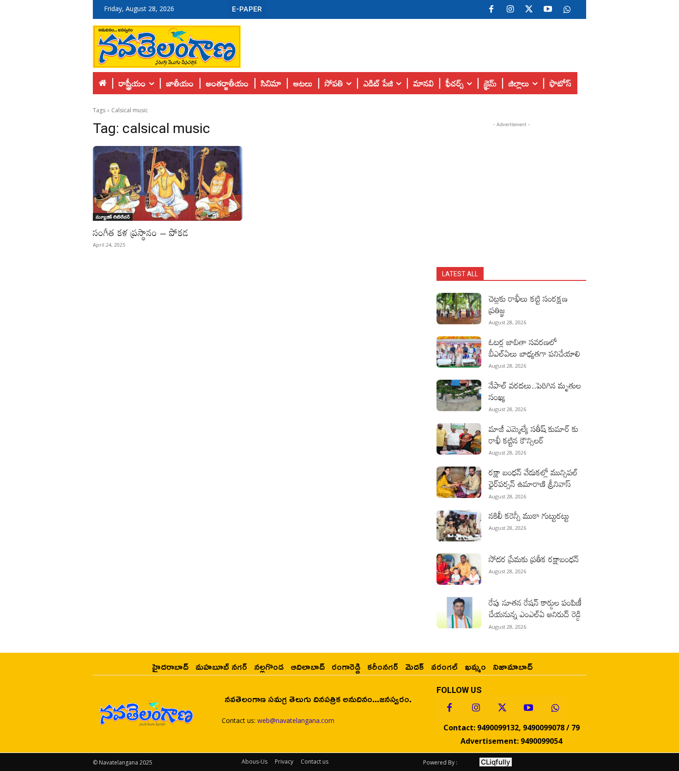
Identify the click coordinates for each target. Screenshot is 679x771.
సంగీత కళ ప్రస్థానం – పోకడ (140, 232)
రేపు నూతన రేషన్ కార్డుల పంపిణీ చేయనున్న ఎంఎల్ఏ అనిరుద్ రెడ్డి (536, 608)
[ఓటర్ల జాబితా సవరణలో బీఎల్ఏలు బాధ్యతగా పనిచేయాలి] (458, 352)
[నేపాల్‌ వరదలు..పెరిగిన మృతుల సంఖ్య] (458, 395)
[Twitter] (529, 9)
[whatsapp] (566, 9)
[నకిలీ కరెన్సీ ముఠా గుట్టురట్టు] (458, 525)
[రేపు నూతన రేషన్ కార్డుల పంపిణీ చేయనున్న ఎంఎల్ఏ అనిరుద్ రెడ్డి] (458, 612)
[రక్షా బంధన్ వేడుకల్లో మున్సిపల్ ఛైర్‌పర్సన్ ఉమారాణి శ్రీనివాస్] (458, 482)
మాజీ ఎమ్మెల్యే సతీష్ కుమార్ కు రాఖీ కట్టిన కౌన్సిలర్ (533, 434)
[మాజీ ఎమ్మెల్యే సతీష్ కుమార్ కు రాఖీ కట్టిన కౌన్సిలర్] (458, 439)
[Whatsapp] (555, 708)
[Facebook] (491, 9)
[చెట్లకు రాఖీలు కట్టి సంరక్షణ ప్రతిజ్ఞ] (458, 308)
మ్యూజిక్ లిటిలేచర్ (113, 216)
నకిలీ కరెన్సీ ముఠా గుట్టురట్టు (529, 515)
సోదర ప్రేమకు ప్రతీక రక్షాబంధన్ (534, 559)
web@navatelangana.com (295, 720)
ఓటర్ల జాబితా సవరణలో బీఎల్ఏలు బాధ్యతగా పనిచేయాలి (534, 348)
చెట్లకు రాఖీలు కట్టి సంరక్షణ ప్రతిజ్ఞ (528, 304)
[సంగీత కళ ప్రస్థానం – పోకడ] (167, 183)
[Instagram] (510, 9)
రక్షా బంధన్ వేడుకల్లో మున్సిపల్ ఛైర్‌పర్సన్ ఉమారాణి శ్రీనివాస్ (533, 478)
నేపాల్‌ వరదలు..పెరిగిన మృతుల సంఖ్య (535, 391)
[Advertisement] (413, 44)
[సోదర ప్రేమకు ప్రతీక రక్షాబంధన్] (458, 569)
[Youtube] (548, 9)
